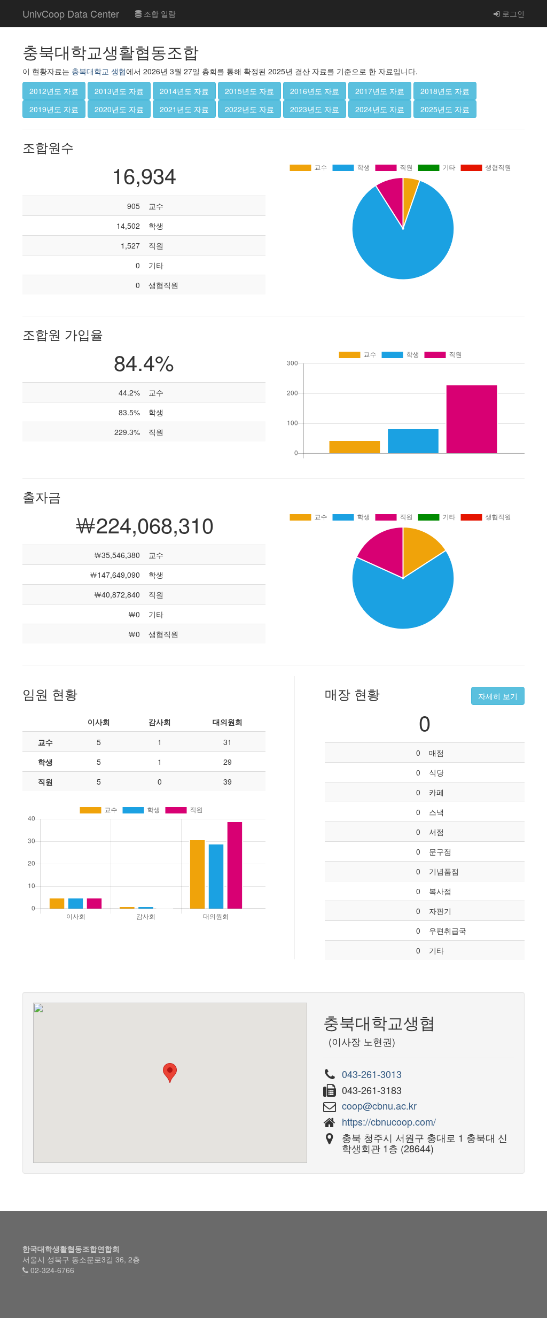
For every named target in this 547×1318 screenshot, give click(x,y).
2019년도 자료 (54, 109)
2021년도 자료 (184, 109)
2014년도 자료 (184, 91)
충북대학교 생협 (99, 71)
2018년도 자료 (445, 91)
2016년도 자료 (314, 91)
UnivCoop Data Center (70, 13)
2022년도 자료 (249, 109)
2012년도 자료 (54, 91)
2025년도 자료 (445, 109)
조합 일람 (159, 13)
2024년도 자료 (379, 109)
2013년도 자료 (119, 91)
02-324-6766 (52, 1270)
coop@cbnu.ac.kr (379, 1105)
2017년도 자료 (379, 91)
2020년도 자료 (119, 109)
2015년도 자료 (249, 91)
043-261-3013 (372, 1074)
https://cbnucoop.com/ (389, 1121)
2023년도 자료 (314, 109)
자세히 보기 (498, 696)
